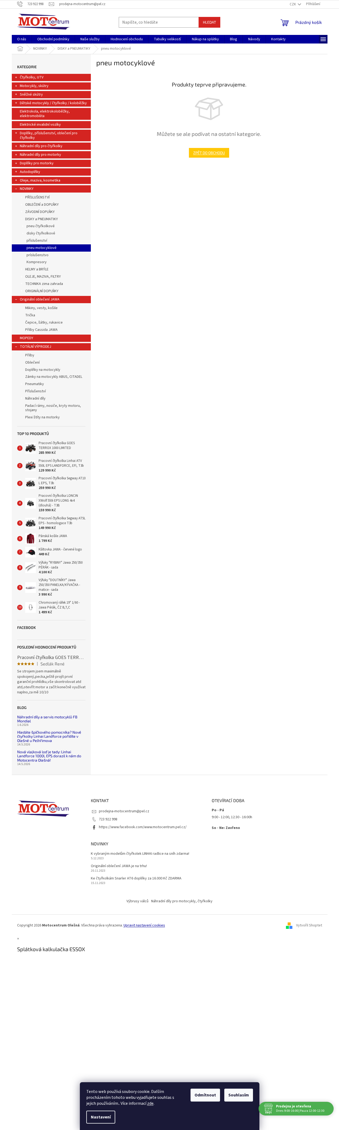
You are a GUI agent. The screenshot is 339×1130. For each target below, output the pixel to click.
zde (150, 1103)
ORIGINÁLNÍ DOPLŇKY (41, 291)
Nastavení (101, 1117)
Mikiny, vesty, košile (41, 308)
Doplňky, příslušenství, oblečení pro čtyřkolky (48, 135)
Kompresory (37, 262)
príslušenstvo (38, 255)
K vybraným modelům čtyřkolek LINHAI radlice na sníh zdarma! (140, 853)
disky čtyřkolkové (41, 233)
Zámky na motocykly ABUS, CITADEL (53, 376)
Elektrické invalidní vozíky (40, 124)
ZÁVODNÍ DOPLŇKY (40, 212)
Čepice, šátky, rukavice (44, 322)
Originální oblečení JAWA (39, 299)
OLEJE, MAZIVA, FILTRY (43, 276)
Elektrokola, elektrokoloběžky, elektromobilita (45, 114)
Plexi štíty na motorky (42, 417)
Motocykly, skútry (34, 86)
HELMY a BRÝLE (37, 269)
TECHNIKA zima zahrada (44, 284)
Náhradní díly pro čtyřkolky (41, 146)
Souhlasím (238, 1095)
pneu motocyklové (42, 248)
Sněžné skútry (31, 94)
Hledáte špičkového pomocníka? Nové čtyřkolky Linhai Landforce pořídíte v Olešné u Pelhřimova (49, 736)
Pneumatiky (34, 384)
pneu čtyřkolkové (41, 226)
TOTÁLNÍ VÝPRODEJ (35, 346)
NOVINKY (26, 188)
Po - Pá (218, 810)
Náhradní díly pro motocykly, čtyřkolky (182, 901)
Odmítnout (205, 1095)
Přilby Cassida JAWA (41, 329)
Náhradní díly (35, 398)
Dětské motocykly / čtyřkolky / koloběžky (53, 103)
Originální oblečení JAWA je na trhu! (119, 866)
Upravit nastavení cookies (144, 925)
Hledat (209, 22)
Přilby (29, 355)
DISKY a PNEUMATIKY (41, 219)
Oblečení (32, 362)
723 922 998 (108, 819)
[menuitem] (22, 39)
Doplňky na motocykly (42, 369)
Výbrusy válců (137, 901)
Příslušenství (35, 391)
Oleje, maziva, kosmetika (40, 180)
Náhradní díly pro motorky (40, 154)
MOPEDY (26, 338)
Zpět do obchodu (209, 152)
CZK (293, 4)
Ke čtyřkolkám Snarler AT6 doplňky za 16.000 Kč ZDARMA (136, 878)
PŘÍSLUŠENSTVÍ (37, 197)
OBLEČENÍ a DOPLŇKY (42, 204)
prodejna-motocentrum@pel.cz (124, 811)
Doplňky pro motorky (37, 163)
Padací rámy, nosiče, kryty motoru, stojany (53, 408)
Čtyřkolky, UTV (31, 77)
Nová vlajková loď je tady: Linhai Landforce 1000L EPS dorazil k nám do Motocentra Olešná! (49, 756)
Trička (30, 315)
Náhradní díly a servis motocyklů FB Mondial (47, 719)
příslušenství (37, 240)
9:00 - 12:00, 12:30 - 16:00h (232, 817)
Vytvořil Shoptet (309, 925)
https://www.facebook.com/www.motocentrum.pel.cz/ (143, 827)
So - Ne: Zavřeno (226, 828)
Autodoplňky (30, 172)
